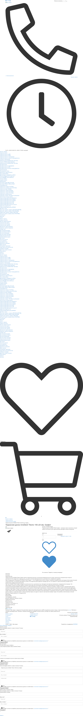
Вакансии (2, 216)
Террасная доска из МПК (5, 155)
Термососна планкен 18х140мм (7, 186)
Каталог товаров (9, 613)
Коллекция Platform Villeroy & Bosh (7, 183)
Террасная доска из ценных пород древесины (10, 158)
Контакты (2, 253)
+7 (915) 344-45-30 (10, 75)
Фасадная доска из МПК (5, 167)
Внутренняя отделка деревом (6, 226)
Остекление (8, 617)
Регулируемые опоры (4, 171)
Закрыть (1, 715)
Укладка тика (2, 229)
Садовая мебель (3, 180)
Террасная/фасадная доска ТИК (7, 203)
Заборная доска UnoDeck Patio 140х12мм (9, 163)
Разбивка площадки (4, 248)
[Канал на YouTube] (10, 0)
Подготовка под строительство (6, 247)
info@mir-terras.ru (33, 615)
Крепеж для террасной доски (6, 172)
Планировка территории (5, 246)
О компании (8, 615)
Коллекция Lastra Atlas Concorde (7, 182)
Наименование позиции (5, 692)
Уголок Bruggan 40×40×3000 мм (7, 177)
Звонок (1, 625)
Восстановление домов (5, 230)
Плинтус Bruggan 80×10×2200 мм (7, 176)
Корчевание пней (3, 242)
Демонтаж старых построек (6, 249)
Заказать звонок (74, 77)
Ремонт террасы (3, 218)
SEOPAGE (75, 624)
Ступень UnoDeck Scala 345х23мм (7, 162)
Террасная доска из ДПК (5, 154)
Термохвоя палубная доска (6, 194)
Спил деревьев (3, 240)
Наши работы (3, 251)
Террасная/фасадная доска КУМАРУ (8, 200)
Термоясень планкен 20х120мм (7, 191)
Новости (2, 252)
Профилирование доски (5, 236)
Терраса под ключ (4, 220)
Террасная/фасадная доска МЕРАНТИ (8, 198)
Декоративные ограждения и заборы (8, 174)
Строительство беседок (5, 224)
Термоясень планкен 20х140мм (7, 193)
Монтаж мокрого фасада (5, 234)
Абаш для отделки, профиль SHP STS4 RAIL (9, 211)
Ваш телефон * (3, 634)
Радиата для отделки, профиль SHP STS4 (9, 212)
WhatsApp (5, 625)
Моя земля (8, 619)
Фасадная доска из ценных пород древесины (9, 168)
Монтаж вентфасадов (4, 233)
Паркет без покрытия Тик (5, 205)
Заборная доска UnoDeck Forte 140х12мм (9, 160)
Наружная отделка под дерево (6, 227)
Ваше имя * (2, 629)
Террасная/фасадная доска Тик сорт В (8, 204)
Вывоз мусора (3, 244)
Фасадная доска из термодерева (7, 165)
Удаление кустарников (5, 243)
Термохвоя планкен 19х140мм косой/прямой (9, 195)
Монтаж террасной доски (5, 221)
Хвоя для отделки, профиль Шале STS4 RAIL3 (10, 213)
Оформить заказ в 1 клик (66, 536)
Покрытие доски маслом (5, 235)
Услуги (7, 616)
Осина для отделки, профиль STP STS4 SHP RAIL (10, 209)
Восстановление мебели (5, 231)
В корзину (60, 534)
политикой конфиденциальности (41, 640)
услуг (70, 610)
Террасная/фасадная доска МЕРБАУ (8, 207)
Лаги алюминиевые (4, 173)
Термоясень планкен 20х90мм (6, 190)
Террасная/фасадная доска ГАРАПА (7, 199)
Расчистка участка (4, 239)
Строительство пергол (4, 222)
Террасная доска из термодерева (7, 156)
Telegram (10, 625)
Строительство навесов (5, 225)
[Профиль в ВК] (9, 0)
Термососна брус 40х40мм (5, 189)
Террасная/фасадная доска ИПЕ (7, 202)
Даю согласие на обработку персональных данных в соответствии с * (24, 640)
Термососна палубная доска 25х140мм (8, 187)
